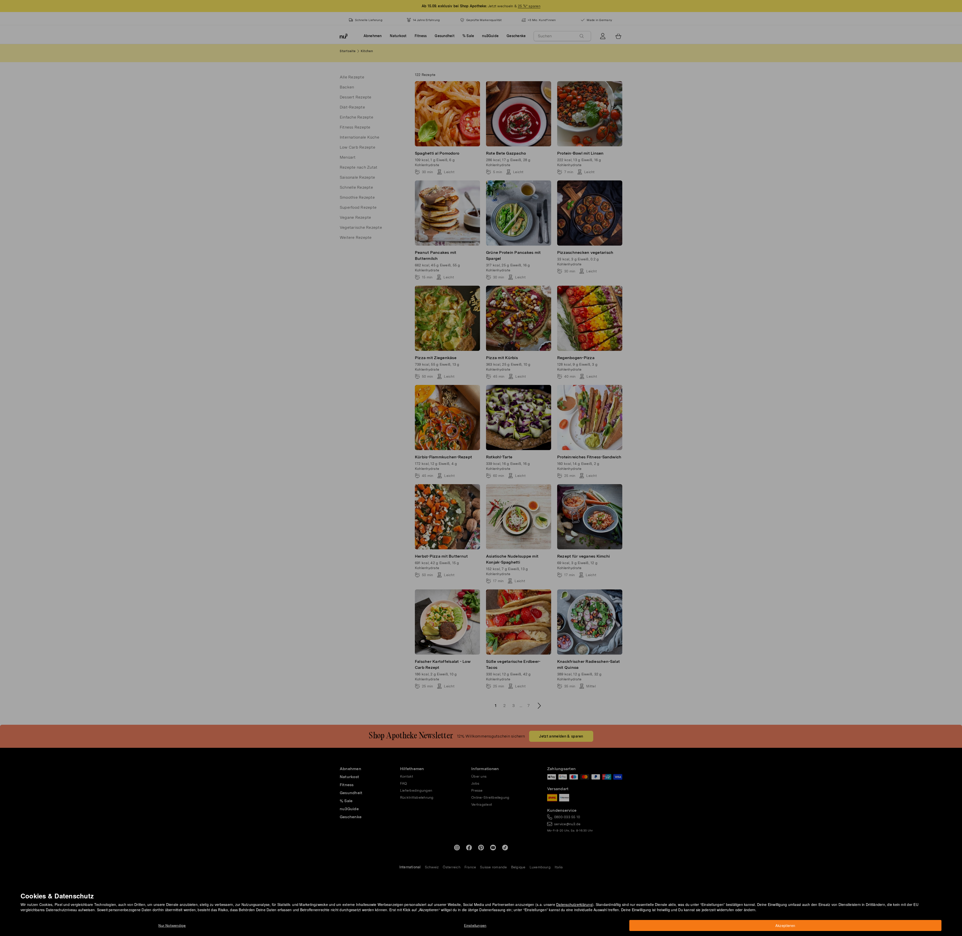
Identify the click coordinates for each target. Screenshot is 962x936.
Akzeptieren (785, 925)
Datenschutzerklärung (574, 904)
